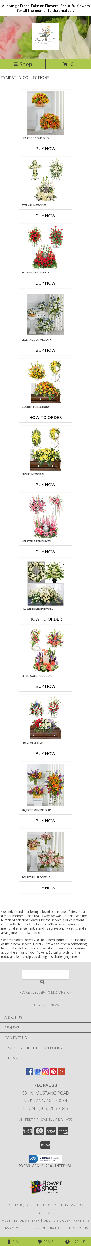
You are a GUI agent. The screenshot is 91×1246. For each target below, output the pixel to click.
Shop (26, 64)
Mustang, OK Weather (21, 1220)
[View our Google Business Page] (37, 1073)
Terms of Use (78, 1228)
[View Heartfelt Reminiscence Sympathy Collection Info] (45, 516)
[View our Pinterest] (53, 1073)
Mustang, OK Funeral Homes (32, 1205)
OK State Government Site (66, 1220)
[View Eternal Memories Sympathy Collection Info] (45, 180)
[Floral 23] (45, 48)
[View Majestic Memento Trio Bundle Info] (45, 785)
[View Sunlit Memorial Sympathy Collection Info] (45, 449)
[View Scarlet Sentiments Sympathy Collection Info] (45, 247)
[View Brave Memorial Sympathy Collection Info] (45, 718)
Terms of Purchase (46, 1228)
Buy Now (45, 148)
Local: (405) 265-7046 (45, 1108)
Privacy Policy (13, 1228)
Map (47, 1242)
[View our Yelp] (61, 1073)
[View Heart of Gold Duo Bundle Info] (45, 113)
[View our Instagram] (45, 1073)
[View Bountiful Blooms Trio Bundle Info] (45, 852)
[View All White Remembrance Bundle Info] (45, 583)
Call (17, 1242)
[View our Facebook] (29, 1073)
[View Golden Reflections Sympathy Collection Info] (45, 382)
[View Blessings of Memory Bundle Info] (45, 314)
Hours (78, 1242)
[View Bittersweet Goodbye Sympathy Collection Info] (45, 651)
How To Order (45, 417)
